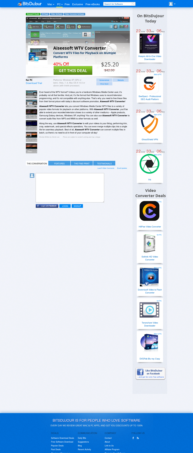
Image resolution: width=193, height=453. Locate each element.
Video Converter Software (74, 14)
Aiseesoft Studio (33, 14)
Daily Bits (82, 437)
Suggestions (83, 441)
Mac (49, 4)
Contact (108, 437)
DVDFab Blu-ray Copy (150, 358)
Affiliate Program (112, 449)
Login (65, 206)
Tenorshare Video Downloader (150, 324)
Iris (149, 179)
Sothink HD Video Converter (150, 258)
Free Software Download (62, 441)
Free (67, 4)
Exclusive (77, 4)
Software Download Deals (62, 437)
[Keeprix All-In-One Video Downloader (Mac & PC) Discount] (149, 42)
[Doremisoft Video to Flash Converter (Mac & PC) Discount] (149, 276)
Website (121, 80)
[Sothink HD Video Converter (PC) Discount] (149, 243)
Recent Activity (84, 449)
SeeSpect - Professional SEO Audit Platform (150, 98)
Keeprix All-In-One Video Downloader (149, 58)
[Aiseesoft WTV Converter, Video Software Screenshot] (31, 125)
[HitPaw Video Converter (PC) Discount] (149, 210)
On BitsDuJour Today (150, 18)
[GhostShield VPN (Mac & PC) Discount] (149, 122)
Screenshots (104, 80)
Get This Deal (73, 70)
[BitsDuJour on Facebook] (134, 438)
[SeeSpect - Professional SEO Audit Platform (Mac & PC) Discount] (149, 82)
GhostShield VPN (150, 139)
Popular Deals (57, 445)
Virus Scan (104, 84)
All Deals (45, 14)
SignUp (77, 206)
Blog (80, 445)
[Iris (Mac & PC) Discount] (149, 163)
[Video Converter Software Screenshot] (31, 103)
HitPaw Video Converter (150, 226)
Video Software (56, 14)
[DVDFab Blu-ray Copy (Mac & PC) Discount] (149, 342)
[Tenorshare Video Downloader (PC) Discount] (149, 309)
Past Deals (56, 449)
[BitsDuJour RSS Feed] (138, 438)
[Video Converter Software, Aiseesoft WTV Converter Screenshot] (31, 137)
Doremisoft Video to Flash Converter (150, 291)
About (107, 441)
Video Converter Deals (150, 193)
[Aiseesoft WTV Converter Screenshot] (31, 94)
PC (59, 4)
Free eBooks (92, 4)
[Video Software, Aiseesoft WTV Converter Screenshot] (31, 148)
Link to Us (109, 445)
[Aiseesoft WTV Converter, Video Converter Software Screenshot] (31, 114)
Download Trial (34, 83)
